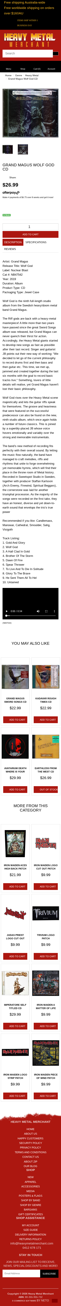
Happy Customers (30, 1138)
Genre (18, 75)
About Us (30, 1133)
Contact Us (30, 1156)
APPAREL (30, 1181)
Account (51, 69)
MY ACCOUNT (30, 1225)
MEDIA (30, 1191)
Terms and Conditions (30, 1152)
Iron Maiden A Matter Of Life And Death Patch (46, 1008)
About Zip (30, 1161)
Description (13, 242)
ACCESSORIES (30, 1186)
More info (24, 192)
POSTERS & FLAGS (30, 1195)
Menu (8, 69)
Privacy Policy (30, 1147)
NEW (31, 1177)
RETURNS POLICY (30, 1239)
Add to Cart (31, 234)
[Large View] (8, 149)
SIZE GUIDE (30, 1229)
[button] (55, 1301)
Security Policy (30, 1143)
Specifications (35, 242)
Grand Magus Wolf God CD (23, 78)
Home (8, 75)
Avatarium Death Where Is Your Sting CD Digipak (15, 771)
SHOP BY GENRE (30, 1205)
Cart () (37, 69)
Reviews (10, 249)
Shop (22, 69)
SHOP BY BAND (30, 1200)
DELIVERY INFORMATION (30, 1234)
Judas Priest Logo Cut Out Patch (15, 938)
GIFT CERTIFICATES (30, 1214)
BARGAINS (30, 1209)
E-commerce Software (24, 1301)
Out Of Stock (49, 789)
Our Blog (30, 1166)
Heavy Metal (31, 75)
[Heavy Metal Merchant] (30, 39)
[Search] (55, 53)
